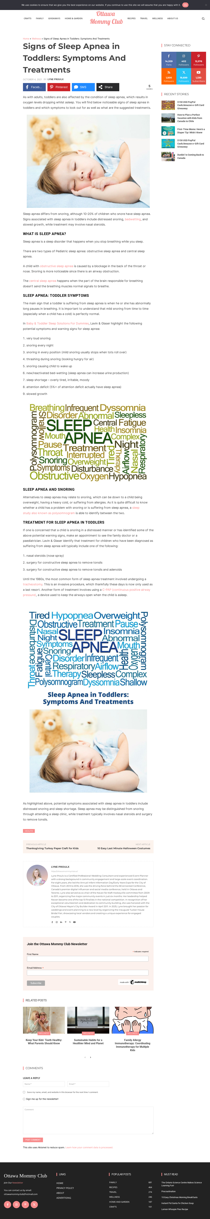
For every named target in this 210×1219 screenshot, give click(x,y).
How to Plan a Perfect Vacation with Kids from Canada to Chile (189, 118)
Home (26, 38)
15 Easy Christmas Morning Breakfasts (179, 1197)
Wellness (36, 38)
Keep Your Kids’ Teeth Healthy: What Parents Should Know (44, 1042)
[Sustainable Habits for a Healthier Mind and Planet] (88, 1020)
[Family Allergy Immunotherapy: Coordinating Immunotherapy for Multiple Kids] (133, 1020)
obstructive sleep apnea (56, 266)
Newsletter (17, 1182)
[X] (70, 921)
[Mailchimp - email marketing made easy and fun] (133, 984)
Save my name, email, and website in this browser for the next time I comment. (62, 1092)
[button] (203, 18)
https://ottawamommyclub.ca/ (64, 871)
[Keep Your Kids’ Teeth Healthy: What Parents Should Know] (44, 1020)
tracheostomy (32, 584)
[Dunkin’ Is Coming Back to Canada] (168, 156)
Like (169, 53)
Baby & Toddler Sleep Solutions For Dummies (57, 323)
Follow (184, 53)
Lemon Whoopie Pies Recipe (174, 1209)
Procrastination (168, 1191)
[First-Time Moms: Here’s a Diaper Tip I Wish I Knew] (168, 131)
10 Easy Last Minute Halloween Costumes (123, 848)
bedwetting (133, 219)
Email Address (35, 967)
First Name (32, 954)
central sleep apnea (42, 281)
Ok (185, 5)
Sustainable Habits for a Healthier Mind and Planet (88, 1042)
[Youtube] (74, 921)
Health (29, 831)
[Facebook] (52, 921)
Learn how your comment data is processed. (89, 1147)
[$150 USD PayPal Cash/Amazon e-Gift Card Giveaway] (168, 105)
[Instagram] (57, 921)
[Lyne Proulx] (37, 894)
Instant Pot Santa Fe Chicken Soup (177, 1203)
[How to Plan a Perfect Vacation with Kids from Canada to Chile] (168, 118)
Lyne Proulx (55, 79)
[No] (206, 5)
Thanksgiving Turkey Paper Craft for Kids (52, 848)
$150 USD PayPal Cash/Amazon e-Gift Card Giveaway (190, 105)
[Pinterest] (65, 921)
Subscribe (198, 69)
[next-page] (90, 1057)
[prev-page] (85, 1057)
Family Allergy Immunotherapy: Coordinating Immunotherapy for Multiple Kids (132, 1045)
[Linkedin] (61, 921)
